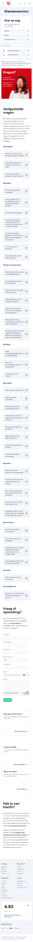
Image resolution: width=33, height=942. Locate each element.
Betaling (6, 35)
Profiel (19, 867)
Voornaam (6, 634)
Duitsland (4, 871)
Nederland (4, 867)
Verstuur (8, 700)
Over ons (4, 881)
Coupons (19, 871)
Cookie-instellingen (7, 898)
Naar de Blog (21, 789)
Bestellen (6, 31)
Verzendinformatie (9, 39)
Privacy (3, 893)
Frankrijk (3, 873)
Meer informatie (20, 731)
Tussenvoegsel (7, 642)
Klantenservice (21, 881)
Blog (2, 885)
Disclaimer (4, 896)
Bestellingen (20, 869)
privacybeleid (14, 623)
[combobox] (6, 660)
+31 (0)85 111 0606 (12, 55)
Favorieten (20, 873)
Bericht (5, 679)
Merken (3, 887)
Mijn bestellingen (19, 764)
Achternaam (6, 649)
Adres (5, 672)
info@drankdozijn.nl (13, 50)
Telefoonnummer (8, 657)
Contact (3, 883)
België (3, 869)
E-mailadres (6, 664)
